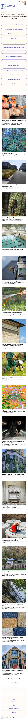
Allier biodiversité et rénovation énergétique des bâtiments (13, 281)
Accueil (2, 12)
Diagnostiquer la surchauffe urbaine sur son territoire (12, 410)
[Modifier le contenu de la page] (2, 717)
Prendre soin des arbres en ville (8, 217)
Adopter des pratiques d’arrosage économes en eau (12, 312)
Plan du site (9, 717)
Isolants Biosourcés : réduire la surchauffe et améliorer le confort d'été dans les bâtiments (13, 638)
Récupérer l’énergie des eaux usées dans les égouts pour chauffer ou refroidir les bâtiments (13, 442)
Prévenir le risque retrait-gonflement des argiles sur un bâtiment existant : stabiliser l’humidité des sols (12, 344)
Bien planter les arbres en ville (8, 153)
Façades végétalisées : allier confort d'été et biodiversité (13, 474)
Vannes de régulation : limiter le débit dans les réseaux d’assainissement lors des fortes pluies (12, 506)
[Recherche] (25, 4)
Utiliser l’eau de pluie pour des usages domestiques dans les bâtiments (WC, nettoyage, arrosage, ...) (13, 539)
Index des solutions (14, 682)
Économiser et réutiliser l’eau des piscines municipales (12, 249)
